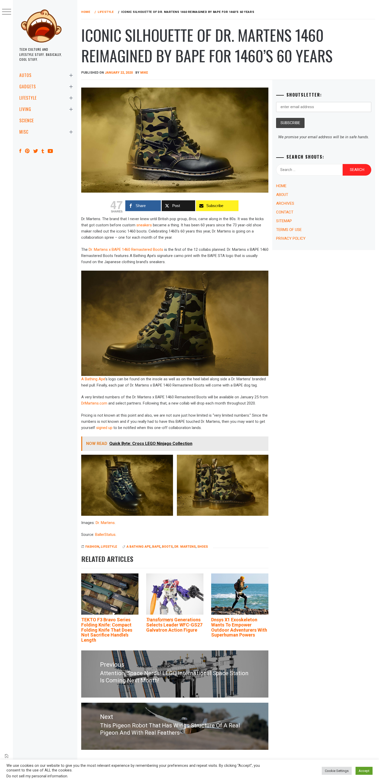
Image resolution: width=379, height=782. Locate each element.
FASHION (92, 546)
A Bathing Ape (93, 379)
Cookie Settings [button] (337, 771)
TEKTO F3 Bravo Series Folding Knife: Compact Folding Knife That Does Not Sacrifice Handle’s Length (106, 630)
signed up (104, 427)
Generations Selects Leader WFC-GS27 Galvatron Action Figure (174, 625)
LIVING (25, 109)
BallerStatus (105, 534)
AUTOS (25, 75)
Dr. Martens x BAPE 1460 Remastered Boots (126, 249)
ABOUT (282, 194)
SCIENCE (26, 120)
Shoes (202, 546)
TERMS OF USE (289, 229)
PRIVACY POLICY (291, 238)
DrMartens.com (94, 403)
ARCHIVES (285, 203)
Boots (167, 546)
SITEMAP (284, 221)
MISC (23, 132)
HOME (281, 186)
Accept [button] (364, 771)
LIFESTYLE (28, 98)
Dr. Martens (105, 522)
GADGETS (27, 86)
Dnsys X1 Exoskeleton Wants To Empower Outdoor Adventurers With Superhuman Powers (239, 627)
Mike (144, 72)
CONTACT (284, 212)
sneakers (144, 225)
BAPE (156, 546)
